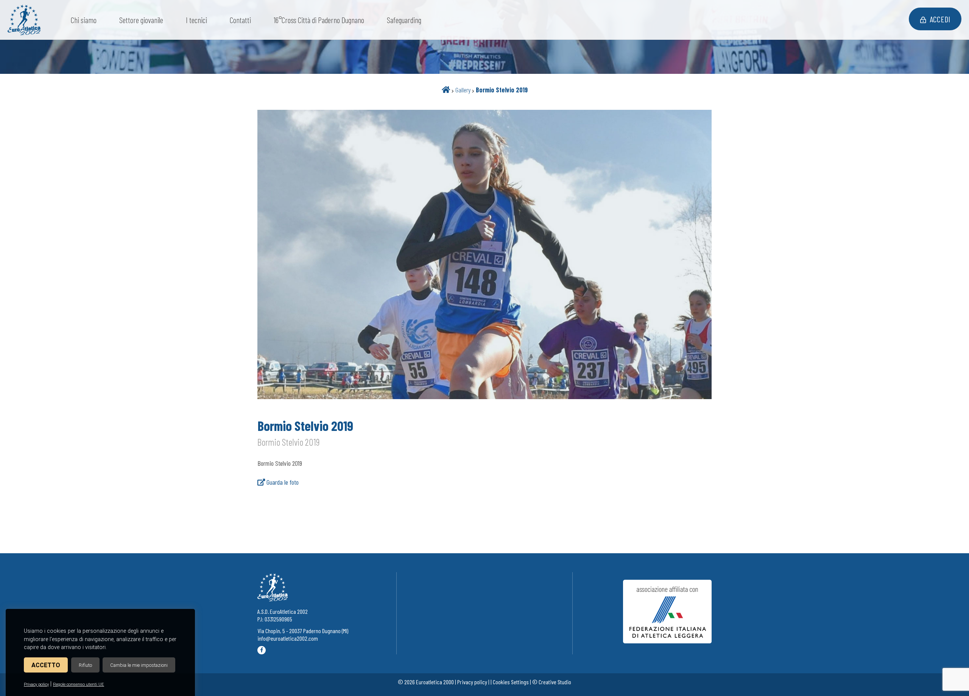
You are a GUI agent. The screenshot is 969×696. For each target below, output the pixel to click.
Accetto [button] (45, 665)
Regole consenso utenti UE (78, 684)
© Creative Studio (551, 681)
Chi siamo (84, 20)
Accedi (940, 19)
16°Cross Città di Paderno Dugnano (319, 20)
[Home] (446, 90)
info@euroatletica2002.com (287, 638)
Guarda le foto (282, 482)
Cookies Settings (511, 681)
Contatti (240, 20)
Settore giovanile (141, 20)
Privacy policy (36, 684)
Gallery (462, 90)
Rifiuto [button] (85, 665)
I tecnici (196, 20)
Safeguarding (404, 20)
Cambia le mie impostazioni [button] (139, 665)
